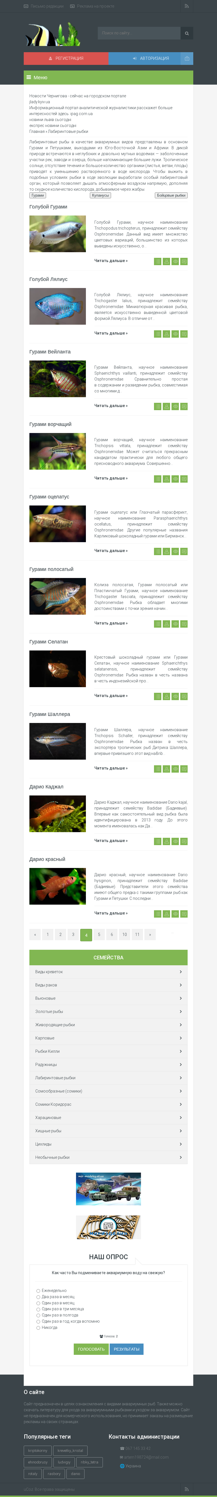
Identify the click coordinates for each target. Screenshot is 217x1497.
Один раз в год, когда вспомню (71, 1321)
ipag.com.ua (81, 113)
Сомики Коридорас (53, 1104)
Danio (75, 1474)
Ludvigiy (64, 1462)
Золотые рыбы (49, 1011)
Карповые (44, 1038)
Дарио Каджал (46, 787)
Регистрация (69, 58)
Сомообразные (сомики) (58, 1091)
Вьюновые (45, 998)
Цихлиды (43, 1144)
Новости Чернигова (48, 96)
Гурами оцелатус (49, 497)
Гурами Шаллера (49, 714)
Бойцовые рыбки (171, 195)
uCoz (28, 1489)
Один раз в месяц (58, 1302)
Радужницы (46, 1064)
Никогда (49, 1327)
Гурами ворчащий (50, 424)
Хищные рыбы (48, 1131)
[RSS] (186, 6)
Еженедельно (54, 1290)
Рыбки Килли (47, 1051)
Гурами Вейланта (50, 352)
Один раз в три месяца (63, 1309)
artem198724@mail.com (146, 1457)
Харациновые (48, 1117)
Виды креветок (49, 972)
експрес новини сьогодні (52, 125)
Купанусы (100, 195)
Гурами (38, 195)
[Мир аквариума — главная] (58, 34)
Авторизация (154, 58)
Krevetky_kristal (70, 1450)
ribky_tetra (89, 1462)
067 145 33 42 (138, 1448)
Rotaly (32, 1474)
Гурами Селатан (48, 642)
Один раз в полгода (60, 1315)
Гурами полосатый (51, 569)
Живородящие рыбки (55, 1025)
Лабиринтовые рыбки (55, 1078)
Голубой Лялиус (48, 279)
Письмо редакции (47, 6)
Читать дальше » (111, 260)
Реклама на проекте (95, 6)
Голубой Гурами (48, 207)
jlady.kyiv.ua (39, 102)
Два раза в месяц (58, 1296)
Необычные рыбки (52, 1157)
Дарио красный (47, 859)
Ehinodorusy (37, 1462)
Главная (37, 131)
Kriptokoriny (37, 1450)
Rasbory (54, 1474)
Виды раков (46, 985)
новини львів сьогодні (50, 119)
